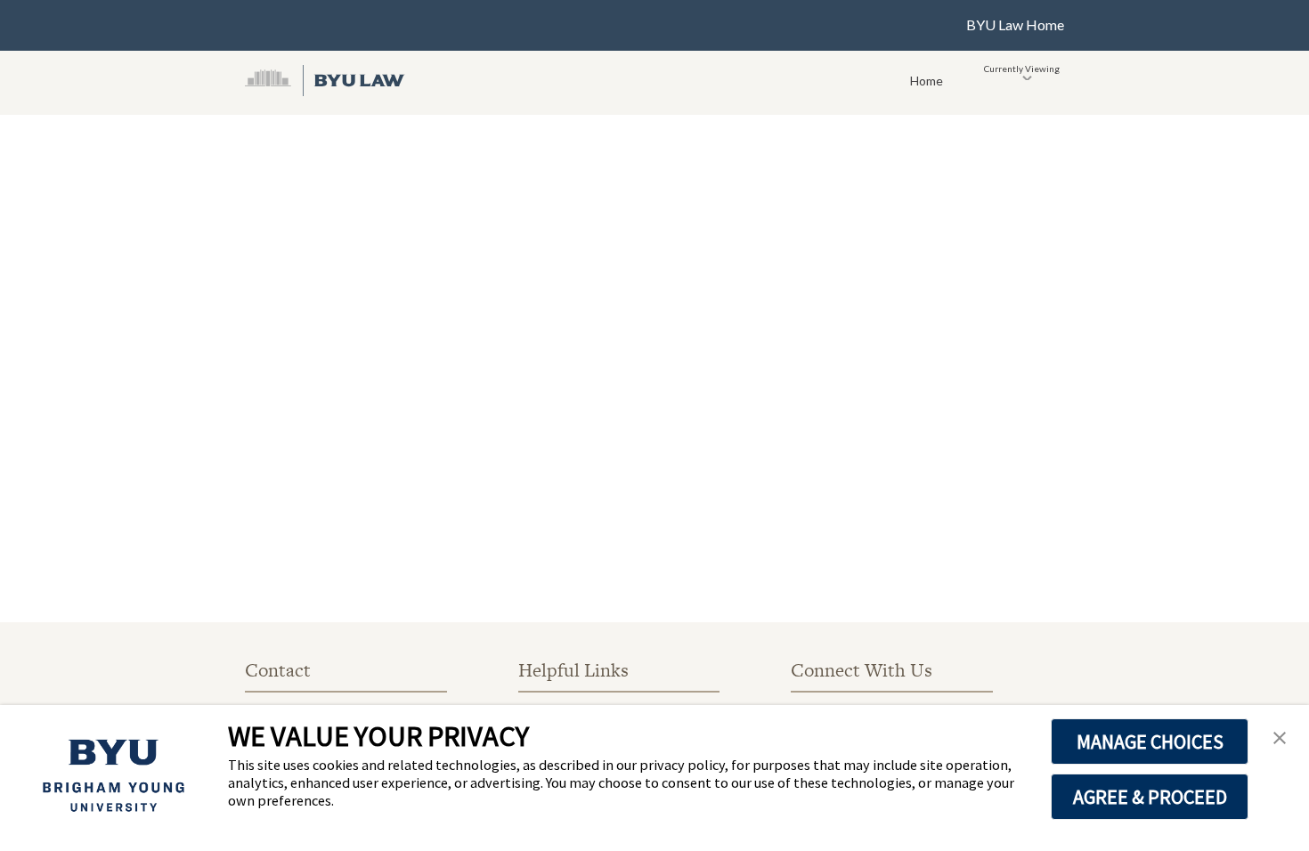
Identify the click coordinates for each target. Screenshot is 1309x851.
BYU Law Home (1015, 24)
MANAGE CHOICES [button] (1150, 741)
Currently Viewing (1022, 68)
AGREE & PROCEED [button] (1150, 796)
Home (926, 80)
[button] (1279, 738)
